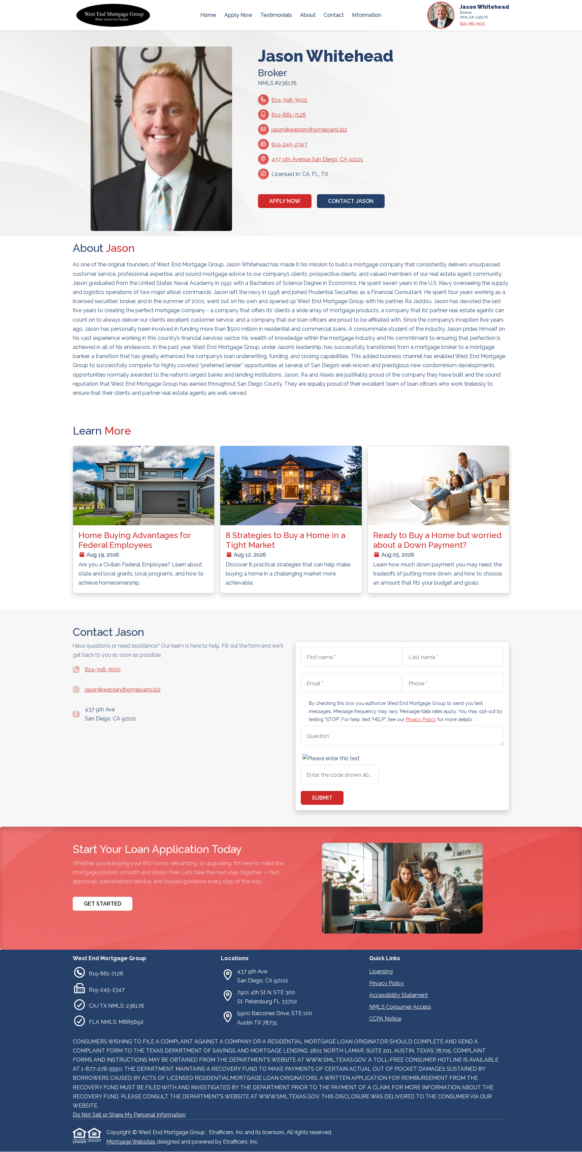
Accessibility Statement (398, 995)
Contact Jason (351, 201)
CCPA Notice (385, 1018)
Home (208, 15)
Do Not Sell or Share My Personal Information (129, 1115)
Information (366, 15)
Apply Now (238, 15)
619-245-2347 (289, 144)
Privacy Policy (421, 719)
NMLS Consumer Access (400, 1007)
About (308, 15)
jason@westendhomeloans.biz (309, 129)
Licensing (381, 971)
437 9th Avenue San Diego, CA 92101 (317, 159)
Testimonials (276, 15)
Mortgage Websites (131, 1142)
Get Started (102, 903)
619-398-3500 (472, 23)
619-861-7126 (288, 115)
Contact (334, 15)
